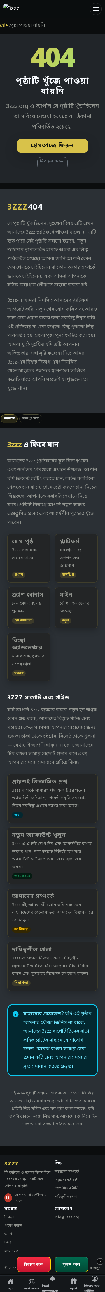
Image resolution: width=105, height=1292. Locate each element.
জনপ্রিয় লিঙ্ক (30, 419)
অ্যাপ (8, 1234)
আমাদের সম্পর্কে (67, 1171)
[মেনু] (96, 9)
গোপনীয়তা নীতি (67, 1188)
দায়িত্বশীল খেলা (66, 1196)
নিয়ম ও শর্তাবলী (67, 1180)
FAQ (7, 1242)
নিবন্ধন (9, 1217)
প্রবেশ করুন (13, 1225)
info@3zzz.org (67, 1217)
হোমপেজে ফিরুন (52, 145)
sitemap (11, 1250)
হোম (4, 25)
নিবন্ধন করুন (52, 161)
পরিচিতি (9, 419)
